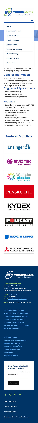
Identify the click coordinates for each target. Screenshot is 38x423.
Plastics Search (12, 45)
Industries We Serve (14, 31)
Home (9, 26)
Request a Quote (13, 58)
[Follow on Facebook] (6, 394)
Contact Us (11, 63)
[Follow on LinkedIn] (15, 394)
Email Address (13, 374)
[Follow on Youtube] (20, 394)
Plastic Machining (13, 36)
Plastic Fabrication (13, 40)
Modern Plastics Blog (14, 49)
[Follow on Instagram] (10, 394)
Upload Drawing (12, 54)
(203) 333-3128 (13, 294)
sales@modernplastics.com (17, 299)
